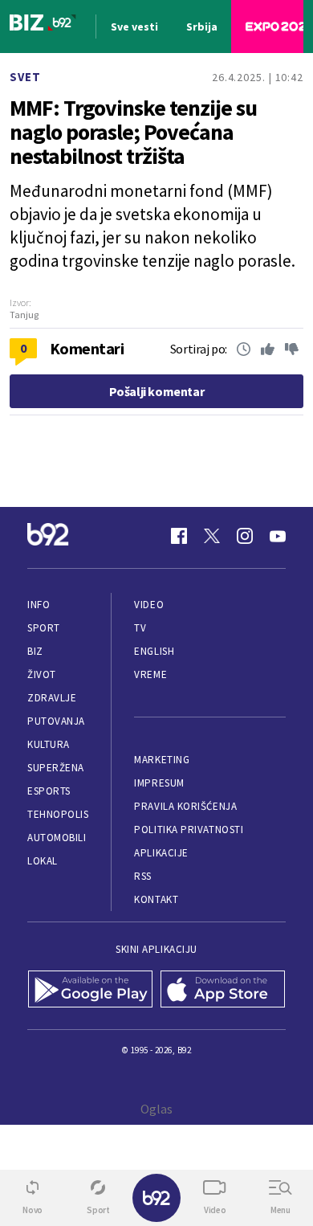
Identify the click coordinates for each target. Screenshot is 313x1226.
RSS (143, 876)
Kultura (48, 744)
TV (140, 628)
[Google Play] (90, 991)
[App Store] (223, 991)
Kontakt (156, 899)
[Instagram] (245, 536)
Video (149, 604)
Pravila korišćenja (185, 806)
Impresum (159, 783)
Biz (35, 651)
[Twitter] (212, 536)
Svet (25, 76)
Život (41, 674)
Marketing (161, 759)
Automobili (56, 837)
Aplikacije (161, 853)
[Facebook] (179, 536)
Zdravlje (51, 698)
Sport (43, 628)
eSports (49, 791)
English (154, 651)
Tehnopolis (57, 814)
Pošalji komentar (157, 391)
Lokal (42, 861)
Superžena (55, 767)
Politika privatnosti (188, 829)
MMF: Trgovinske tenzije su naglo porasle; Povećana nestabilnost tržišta (133, 132)
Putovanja (56, 721)
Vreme (150, 674)
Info (38, 604)
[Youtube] (278, 536)
